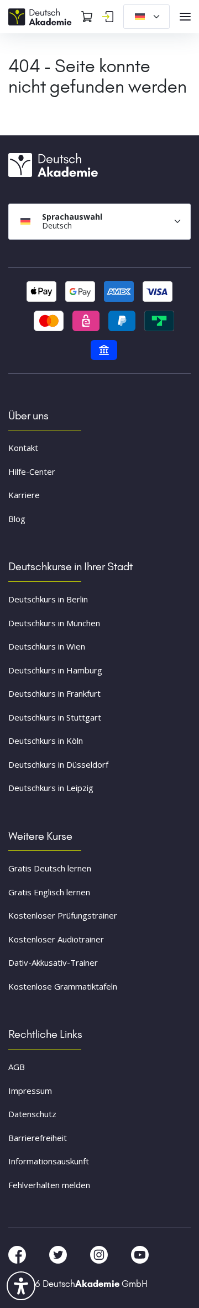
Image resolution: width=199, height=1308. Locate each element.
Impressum (30, 1090)
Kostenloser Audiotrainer (56, 939)
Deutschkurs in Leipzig (50, 787)
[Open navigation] (185, 16)
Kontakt (23, 447)
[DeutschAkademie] (41, 15)
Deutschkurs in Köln (45, 740)
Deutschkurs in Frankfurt (54, 693)
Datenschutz (32, 1113)
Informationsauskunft (48, 1161)
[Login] (107, 16)
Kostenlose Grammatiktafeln (62, 986)
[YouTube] (140, 1254)
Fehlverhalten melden (49, 1184)
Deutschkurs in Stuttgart (54, 717)
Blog (16, 518)
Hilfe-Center (31, 471)
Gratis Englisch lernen (49, 892)
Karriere (24, 494)
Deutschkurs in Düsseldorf (58, 764)
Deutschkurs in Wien (46, 646)
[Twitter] (59, 1254)
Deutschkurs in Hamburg (55, 670)
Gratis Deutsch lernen (49, 868)
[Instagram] (100, 1254)
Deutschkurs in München (54, 622)
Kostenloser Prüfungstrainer (62, 915)
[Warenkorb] (86, 16)
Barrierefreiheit (37, 1137)
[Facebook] (18, 1254)
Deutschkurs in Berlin (48, 599)
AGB (16, 1066)
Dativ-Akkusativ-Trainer (53, 962)
